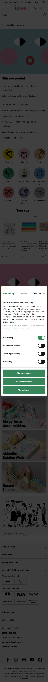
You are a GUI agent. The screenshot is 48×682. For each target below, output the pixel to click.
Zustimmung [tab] (8, 293)
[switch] (41, 346)
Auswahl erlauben (24, 382)
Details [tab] (23, 293)
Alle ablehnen (24, 390)
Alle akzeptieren (24, 373)
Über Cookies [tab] (39, 293)
